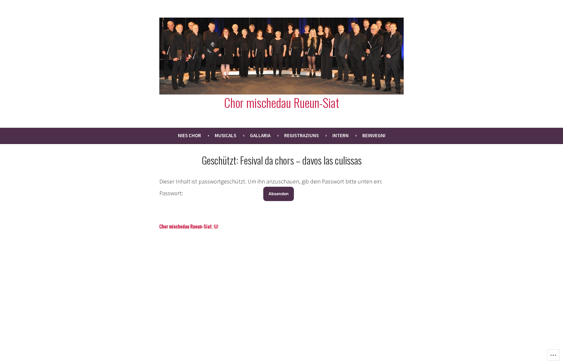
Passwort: (171, 193)
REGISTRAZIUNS (301, 135)
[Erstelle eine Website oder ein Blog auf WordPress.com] (216, 226)
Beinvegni (373, 135)
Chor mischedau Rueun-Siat (281, 102)
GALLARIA (260, 135)
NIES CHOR (189, 135)
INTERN (340, 135)
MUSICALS (225, 135)
